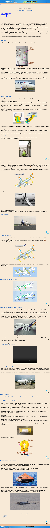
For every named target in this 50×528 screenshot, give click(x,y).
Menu (1, 4)
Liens (17, 524)
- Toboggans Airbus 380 (5, 16)
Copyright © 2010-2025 (30, 524)
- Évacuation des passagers (5, 13)
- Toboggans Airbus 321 (5, 15)
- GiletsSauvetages (4, 17)
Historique (22, 524)
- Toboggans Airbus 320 (5, 14)
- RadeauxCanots (3, 18)
